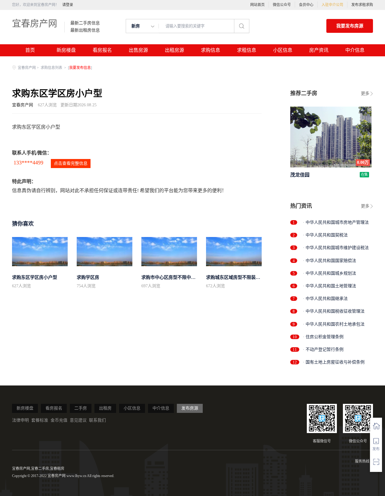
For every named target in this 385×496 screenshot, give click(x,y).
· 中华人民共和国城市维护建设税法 (336, 247)
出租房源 (174, 50)
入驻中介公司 (332, 5)
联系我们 (97, 420)
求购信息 (210, 50)
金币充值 (59, 420)
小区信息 (282, 50)
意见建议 (78, 420)
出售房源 (138, 50)
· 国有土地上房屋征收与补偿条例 (334, 362)
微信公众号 (282, 5)
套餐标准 (39, 420)
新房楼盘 (66, 50)
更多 (365, 93)
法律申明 (20, 420)
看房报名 (102, 50)
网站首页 (257, 5)
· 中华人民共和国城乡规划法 (329, 273)
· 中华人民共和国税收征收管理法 (334, 311)
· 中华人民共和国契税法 (325, 235)
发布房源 (189, 408)
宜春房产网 (34, 23)
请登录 (67, 5)
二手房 (80, 408)
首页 (30, 50)
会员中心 (306, 5)
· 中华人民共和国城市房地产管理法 (336, 222)
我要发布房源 (349, 25)
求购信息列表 (52, 68)
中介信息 (355, 50)
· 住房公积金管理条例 (323, 337)
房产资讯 (318, 50)
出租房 (105, 408)
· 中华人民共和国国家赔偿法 (329, 260)
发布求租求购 (362, 5)
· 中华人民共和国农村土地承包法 (334, 324)
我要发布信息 (80, 68)
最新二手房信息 (85, 23)
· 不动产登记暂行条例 (323, 349)
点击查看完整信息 (71, 163)
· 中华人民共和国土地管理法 (329, 286)
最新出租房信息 (85, 30)
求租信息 (246, 50)
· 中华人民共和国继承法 (325, 298)
